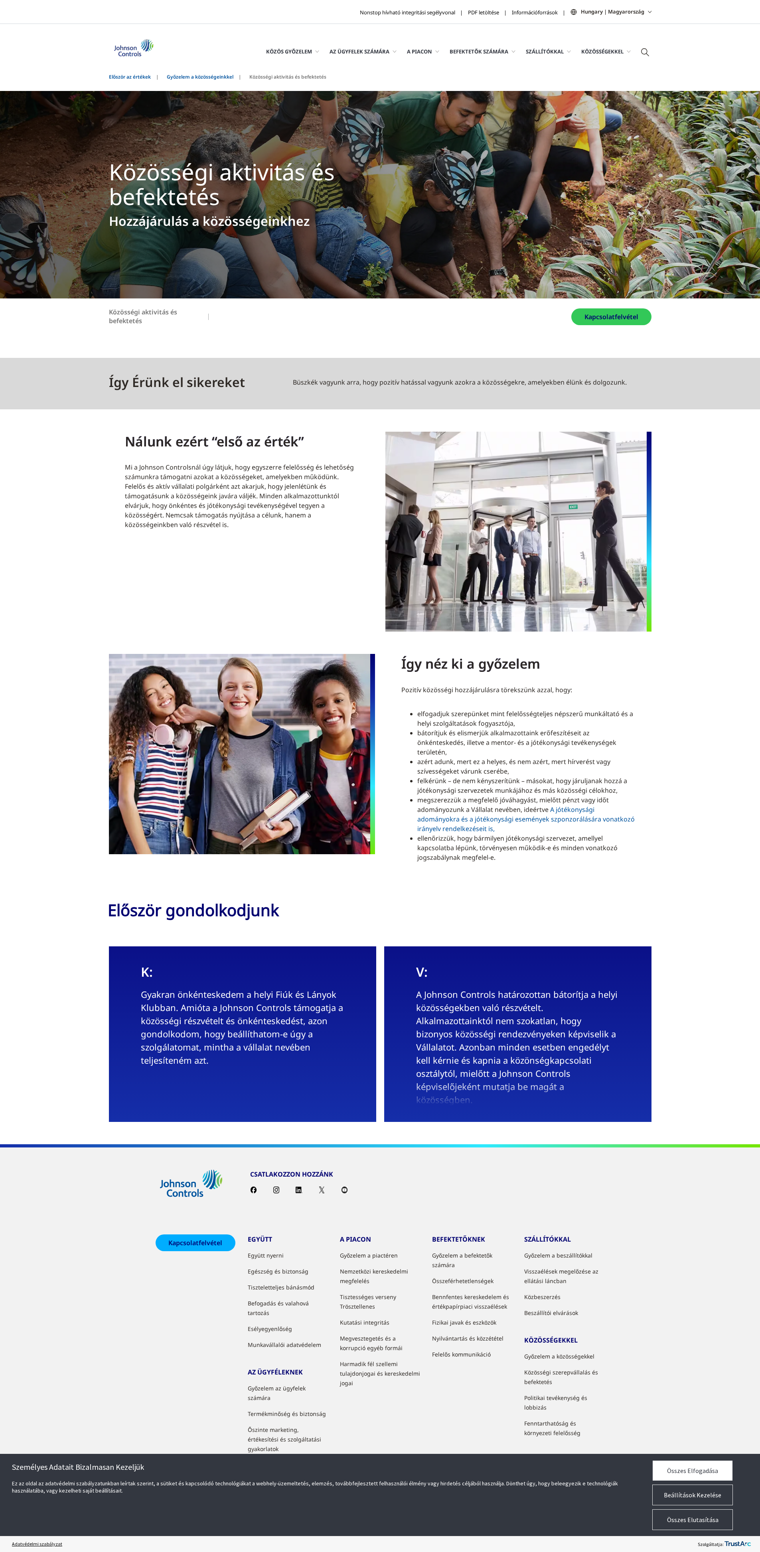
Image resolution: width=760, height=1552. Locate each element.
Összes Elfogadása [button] (692, 1471)
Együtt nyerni (266, 1255)
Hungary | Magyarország (612, 11)
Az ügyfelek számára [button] (359, 51)
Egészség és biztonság (278, 1271)
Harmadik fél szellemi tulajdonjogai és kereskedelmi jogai (380, 1373)
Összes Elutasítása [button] (693, 1520)
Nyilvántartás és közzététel (467, 1338)
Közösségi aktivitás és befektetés (143, 316)
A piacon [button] (419, 51)
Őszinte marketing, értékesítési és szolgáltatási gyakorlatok (284, 1439)
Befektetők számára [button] (479, 51)
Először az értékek (130, 76)
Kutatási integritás (364, 1322)
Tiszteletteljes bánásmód (281, 1287)
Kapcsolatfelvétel (611, 316)
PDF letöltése (483, 12)
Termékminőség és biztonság (287, 1414)
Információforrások (535, 12)
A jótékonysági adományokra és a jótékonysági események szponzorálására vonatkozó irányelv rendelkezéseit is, (526, 819)
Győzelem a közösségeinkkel (200, 76)
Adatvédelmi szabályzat (37, 1544)
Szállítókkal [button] (545, 51)
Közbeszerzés (542, 1297)
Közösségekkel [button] (602, 51)
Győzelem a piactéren (369, 1255)
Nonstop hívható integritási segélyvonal (407, 12)
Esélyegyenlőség (270, 1329)
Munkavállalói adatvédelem (284, 1345)
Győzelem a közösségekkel (559, 1356)
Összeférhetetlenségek (463, 1281)
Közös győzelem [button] (289, 51)
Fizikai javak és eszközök (464, 1322)
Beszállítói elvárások (551, 1313)
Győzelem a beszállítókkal (558, 1255)
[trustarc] (738, 1544)
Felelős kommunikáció (461, 1354)
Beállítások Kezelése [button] (692, 1495)
